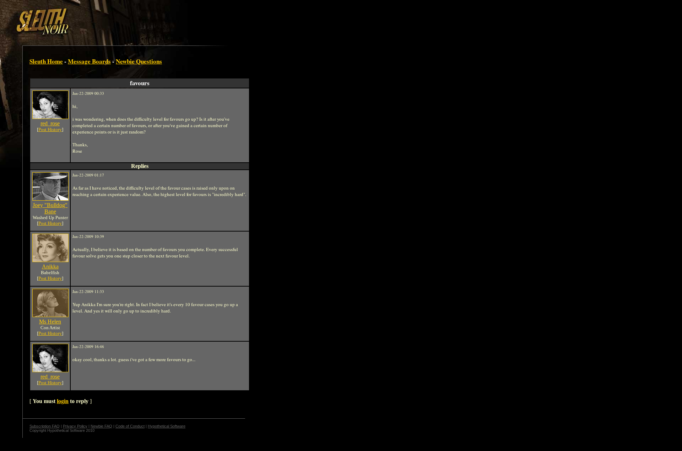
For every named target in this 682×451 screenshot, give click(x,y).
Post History (50, 129)
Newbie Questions (139, 61)
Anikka (50, 266)
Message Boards (89, 61)
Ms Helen (50, 322)
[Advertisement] (123, 18)
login (63, 401)
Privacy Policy (75, 426)
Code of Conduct (130, 426)
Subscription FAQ (44, 426)
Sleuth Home (46, 61)
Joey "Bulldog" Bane (50, 208)
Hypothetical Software (166, 426)
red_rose (50, 123)
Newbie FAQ (101, 426)
